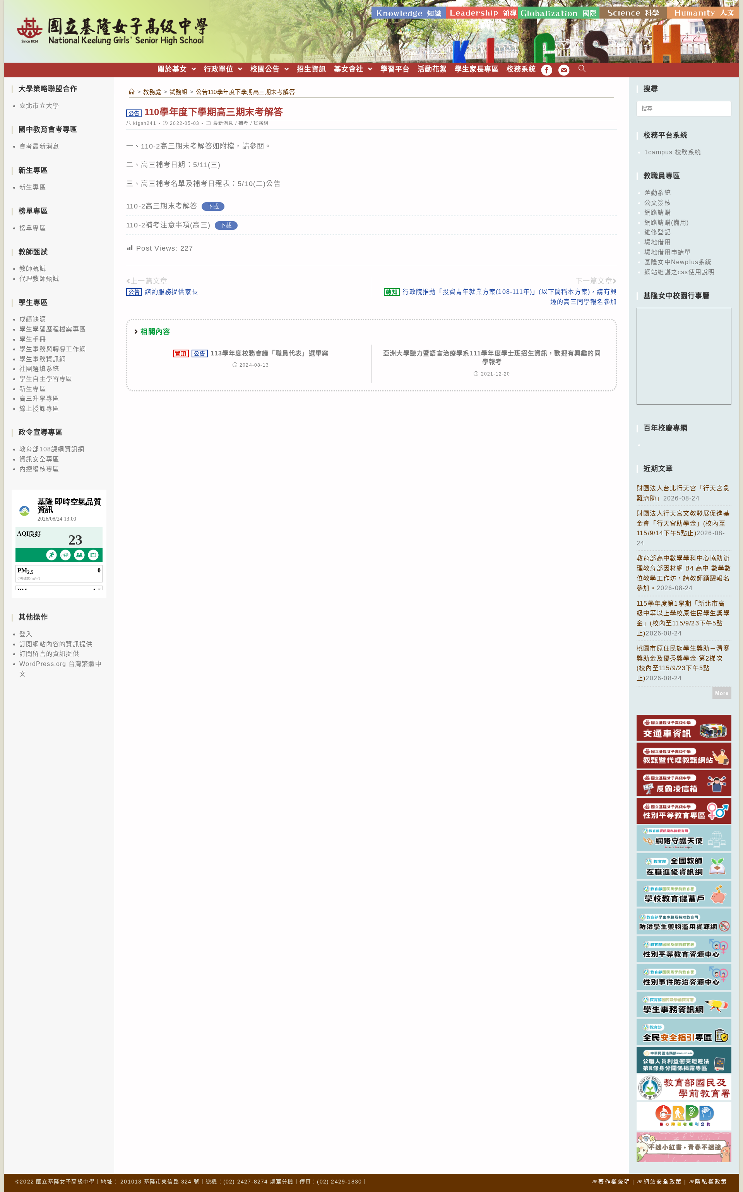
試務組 (261, 123)
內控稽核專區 (39, 469)
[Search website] (582, 69)
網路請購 (657, 212)
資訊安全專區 (39, 459)
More (722, 693)
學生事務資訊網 (42, 359)
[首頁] (132, 92)
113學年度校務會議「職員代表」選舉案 (252, 353)
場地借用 (657, 242)
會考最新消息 (39, 146)
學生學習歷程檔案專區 (52, 329)
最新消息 (223, 123)
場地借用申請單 (667, 252)
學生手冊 (32, 339)
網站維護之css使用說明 (679, 272)
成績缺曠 (32, 319)
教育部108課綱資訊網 (51, 449)
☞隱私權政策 (708, 1181)
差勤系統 (657, 193)
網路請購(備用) (666, 222)
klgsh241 (144, 123)
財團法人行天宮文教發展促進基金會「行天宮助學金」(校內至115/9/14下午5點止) (683, 523)
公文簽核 (657, 203)
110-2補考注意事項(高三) (168, 225)
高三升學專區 (39, 398)
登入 (26, 634)
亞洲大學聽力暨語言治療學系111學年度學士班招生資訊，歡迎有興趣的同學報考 (492, 357)
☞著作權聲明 (611, 1181)
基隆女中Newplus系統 (678, 262)
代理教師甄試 (39, 278)
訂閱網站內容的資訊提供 (55, 644)
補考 (243, 123)
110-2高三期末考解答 (161, 206)
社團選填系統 (39, 368)
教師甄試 (32, 268)
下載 (213, 206)
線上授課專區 (39, 408)
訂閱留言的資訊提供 (49, 654)
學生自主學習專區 (46, 379)
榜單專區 (32, 228)
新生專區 (32, 187)
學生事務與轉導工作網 (52, 349)
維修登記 (657, 232)
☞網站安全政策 (659, 1181)
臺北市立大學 (39, 105)
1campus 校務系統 (672, 152)
